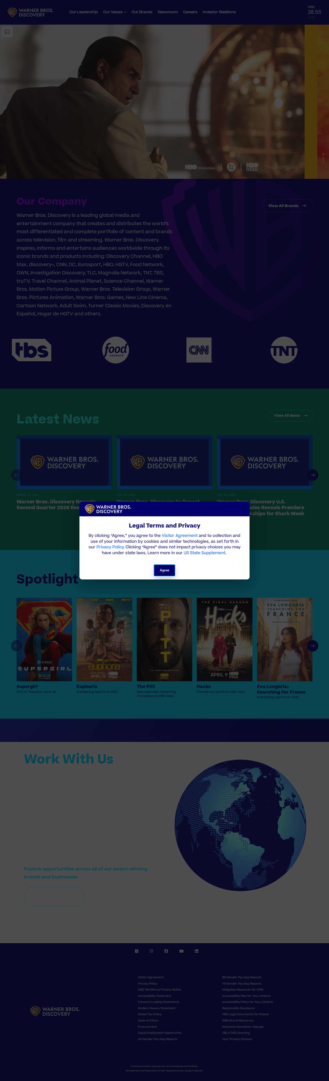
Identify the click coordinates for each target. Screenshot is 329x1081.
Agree (164, 570)
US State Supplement (204, 553)
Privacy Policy (110, 547)
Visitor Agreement (180, 535)
